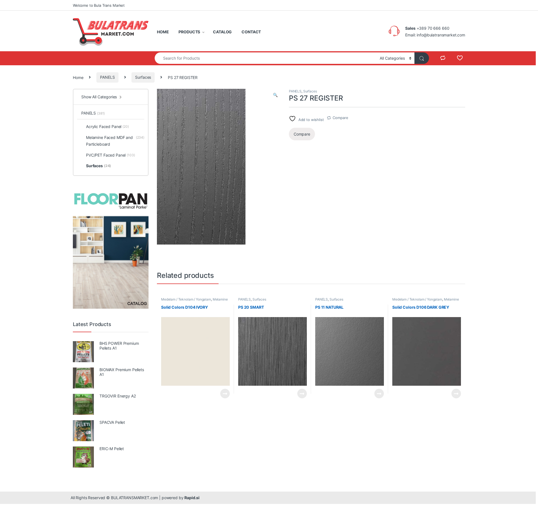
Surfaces (143, 77)
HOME (163, 31)
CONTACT (251, 31)
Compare (340, 117)
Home (78, 77)
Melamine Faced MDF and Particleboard (194, 301)
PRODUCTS (189, 31)
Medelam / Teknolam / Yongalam (186, 299)
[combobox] (266, 58)
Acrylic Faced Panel (107, 126)
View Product (222, 393)
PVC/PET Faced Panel (110, 155)
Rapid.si (192, 497)
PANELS (107, 77)
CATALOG (222, 31)
